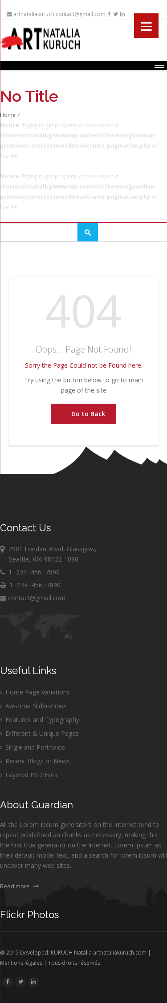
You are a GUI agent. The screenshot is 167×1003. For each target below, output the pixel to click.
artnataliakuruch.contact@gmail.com (59, 14)
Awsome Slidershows (36, 706)
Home (8, 115)
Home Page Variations (37, 692)
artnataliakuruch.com (120, 952)
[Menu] (146, 25)
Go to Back (86, 413)
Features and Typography (42, 719)
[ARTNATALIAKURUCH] (83, 39)
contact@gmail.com (35, 598)
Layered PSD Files (31, 774)
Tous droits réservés (74, 963)
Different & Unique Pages (42, 733)
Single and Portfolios (35, 747)
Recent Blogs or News (37, 761)
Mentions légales (21, 963)
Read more (15, 886)
